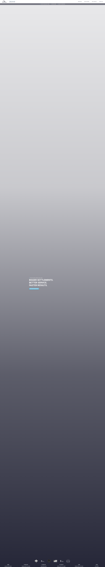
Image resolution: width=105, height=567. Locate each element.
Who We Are (80, 1)
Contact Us (101, 1)
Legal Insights (94, 1)
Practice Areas (86, 1)
